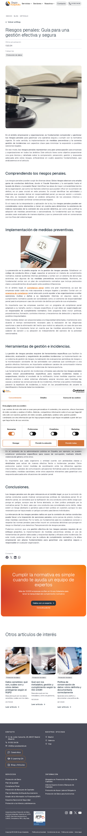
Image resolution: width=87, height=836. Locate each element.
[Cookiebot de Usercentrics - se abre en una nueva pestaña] (74, 391)
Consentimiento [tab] (15, 398)
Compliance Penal (12, 786)
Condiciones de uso (53, 832)
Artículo (24, 16)
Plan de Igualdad (11, 783)
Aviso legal (78, 832)
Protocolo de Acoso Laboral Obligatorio (60, 790)
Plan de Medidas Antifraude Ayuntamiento (21, 793)
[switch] (33, 433)
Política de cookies (67, 832)
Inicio (9, 16)
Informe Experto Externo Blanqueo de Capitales (59, 786)
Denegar (16, 443)
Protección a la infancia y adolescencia (20, 803)
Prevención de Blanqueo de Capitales (19, 790)
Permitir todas (71, 443)
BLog (16, 16)
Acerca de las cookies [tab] (72, 398)
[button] (27, 3)
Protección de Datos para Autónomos (59, 794)
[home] (12, 3)
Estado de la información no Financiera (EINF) (22, 797)
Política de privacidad (39, 832)
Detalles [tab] (43, 398)
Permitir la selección (43, 443)
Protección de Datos (13, 779)
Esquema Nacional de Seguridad (17, 800)
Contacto (61, 3)
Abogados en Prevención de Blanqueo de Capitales (61, 780)
